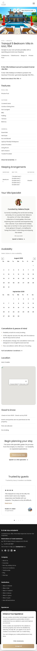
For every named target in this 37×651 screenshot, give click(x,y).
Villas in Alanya (7, 593)
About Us (5, 560)
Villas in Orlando (7, 586)
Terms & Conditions (9, 568)
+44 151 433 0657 (8, 544)
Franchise (5, 563)
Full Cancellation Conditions (10, 351)
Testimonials (6, 570)
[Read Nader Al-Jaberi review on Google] (9, 490)
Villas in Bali (6, 588)
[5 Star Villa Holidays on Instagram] (8, 550)
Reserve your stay (18, 455)
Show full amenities (7, 160)
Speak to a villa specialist (17, 460)
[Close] (26, 381)
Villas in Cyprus (7, 595)
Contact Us (19, 547)
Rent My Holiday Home (9, 565)
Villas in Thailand (7, 590)
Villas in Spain (6, 598)
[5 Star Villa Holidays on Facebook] (5, 550)
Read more (8, 503)
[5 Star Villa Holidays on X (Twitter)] (2, 550)
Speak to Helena (17, 239)
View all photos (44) (28, 10)
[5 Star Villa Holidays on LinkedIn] (11, 550)
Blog (4, 573)
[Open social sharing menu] (18, 11)
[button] (18, 20)
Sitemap (5, 575)
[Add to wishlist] (14, 11)
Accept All (18, 646)
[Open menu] (34, 3)
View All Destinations (9, 600)
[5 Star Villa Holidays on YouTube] (14, 550)
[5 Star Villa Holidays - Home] (3, 3)
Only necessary (18, 641)
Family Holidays (7, 611)
